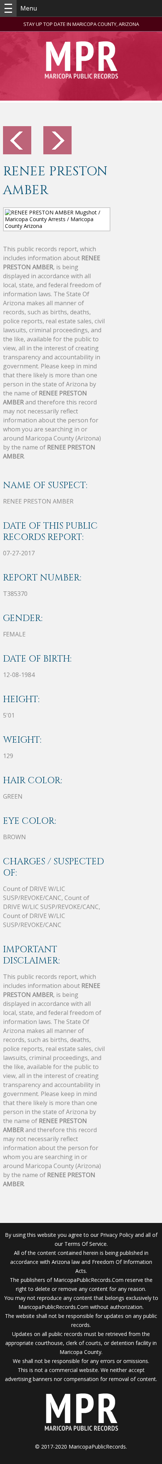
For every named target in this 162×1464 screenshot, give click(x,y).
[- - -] (8, 8)
